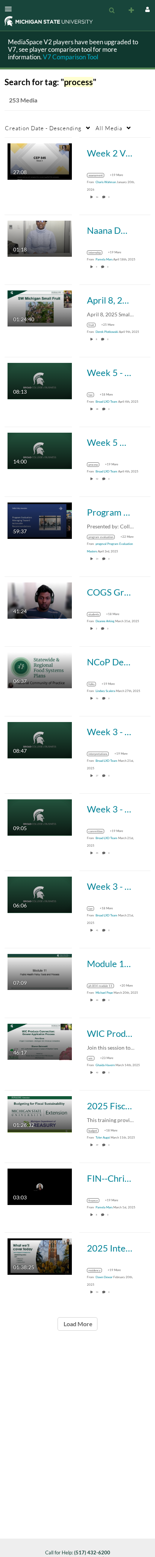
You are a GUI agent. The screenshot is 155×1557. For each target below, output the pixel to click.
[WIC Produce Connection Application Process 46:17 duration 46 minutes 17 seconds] (40, 1041)
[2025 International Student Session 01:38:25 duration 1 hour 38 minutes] (40, 1256)
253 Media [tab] (23, 100)
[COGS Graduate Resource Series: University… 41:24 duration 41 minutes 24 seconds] (40, 600)
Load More (77, 1323)
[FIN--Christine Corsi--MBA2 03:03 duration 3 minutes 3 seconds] (40, 1186)
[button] (11, 9)
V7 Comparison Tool (70, 57)
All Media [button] (109, 128)
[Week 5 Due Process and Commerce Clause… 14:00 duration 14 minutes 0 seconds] (40, 450)
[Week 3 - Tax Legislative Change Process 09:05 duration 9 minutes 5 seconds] (40, 817)
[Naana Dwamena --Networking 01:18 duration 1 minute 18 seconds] (40, 238)
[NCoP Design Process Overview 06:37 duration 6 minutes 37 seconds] (40, 669)
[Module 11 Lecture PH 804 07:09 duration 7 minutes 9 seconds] (40, 971)
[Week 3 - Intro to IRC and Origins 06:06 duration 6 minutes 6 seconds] (40, 894)
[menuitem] (112, 10)
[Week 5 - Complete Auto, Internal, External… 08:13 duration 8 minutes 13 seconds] (40, 380)
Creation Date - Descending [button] (43, 128)
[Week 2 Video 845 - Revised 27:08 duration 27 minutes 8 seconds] (40, 161)
